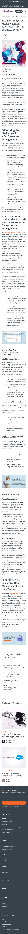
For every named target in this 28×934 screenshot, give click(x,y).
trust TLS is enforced (7, 94)
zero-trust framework (13, 427)
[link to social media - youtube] (13, 916)
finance (8, 186)
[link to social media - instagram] (5, 916)
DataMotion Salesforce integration (12, 232)
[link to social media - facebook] (2, 916)
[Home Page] (8, 11)
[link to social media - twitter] (8, 916)
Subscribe (14, 803)
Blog (3, 16)
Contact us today (14, 621)
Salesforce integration (15, 593)
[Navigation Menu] (25, 11)
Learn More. (21, 6)
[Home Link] (8, 814)
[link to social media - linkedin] (10, 916)
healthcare (13, 186)
